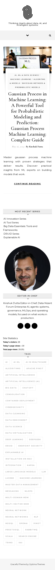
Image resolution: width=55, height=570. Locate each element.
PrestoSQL (13, 530)
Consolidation (15, 394)
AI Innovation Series (15, 218)
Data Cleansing (15, 414)
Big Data (11, 388)
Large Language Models (21, 472)
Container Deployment (20, 401)
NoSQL (9, 523)
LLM (44, 472)
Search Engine (28, 536)
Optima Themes (37, 564)
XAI (20, 543)
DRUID (9, 446)
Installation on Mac (19, 459)
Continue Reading (27, 183)
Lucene (10, 478)
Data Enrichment (16, 420)
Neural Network (16, 510)
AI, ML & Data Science (27, 75)
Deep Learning (14, 439)
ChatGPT (28, 388)
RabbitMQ (31, 530)
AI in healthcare (36, 362)
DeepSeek (35, 439)
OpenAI (23, 523)
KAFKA (31, 465)
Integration (13, 465)
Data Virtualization (19, 433)
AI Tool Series (11, 222)
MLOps (29, 491)
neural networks (17, 517)
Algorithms (13, 368)
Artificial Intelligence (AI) (23, 381)
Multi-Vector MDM (17, 504)
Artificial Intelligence (20, 375)
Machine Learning (20, 79)
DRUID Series (11, 233)
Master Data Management (22, 485)
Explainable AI (12, 237)
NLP (36, 517)
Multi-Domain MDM (17, 497)
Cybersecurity (15, 407)
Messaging (12, 491)
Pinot (37, 523)
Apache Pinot (35, 368)
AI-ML (17, 362)
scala (9, 536)
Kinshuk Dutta (36, 146)
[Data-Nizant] (27, 13)
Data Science (14, 427)
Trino (9, 543)
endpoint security (30, 446)
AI (7, 362)
